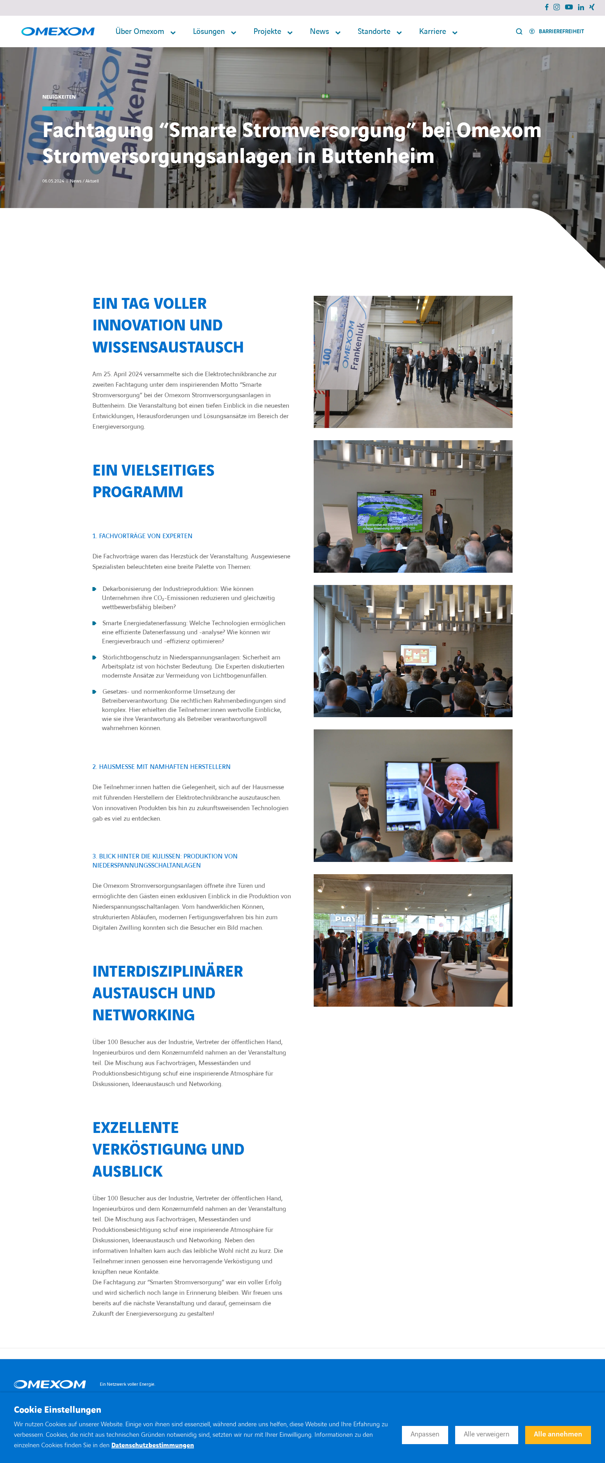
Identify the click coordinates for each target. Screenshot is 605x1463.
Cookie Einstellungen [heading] (57, 1410)
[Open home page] (58, 31)
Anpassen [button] (425, 1434)
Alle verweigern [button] (486, 1434)
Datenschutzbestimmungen (152, 1445)
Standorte (374, 32)
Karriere (432, 32)
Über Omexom (140, 32)
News (319, 32)
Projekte (267, 32)
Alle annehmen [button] (558, 1434)
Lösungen (209, 32)
